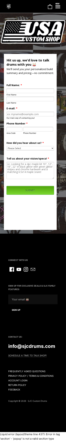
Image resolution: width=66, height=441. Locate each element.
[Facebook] (12, 269)
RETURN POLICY (17, 385)
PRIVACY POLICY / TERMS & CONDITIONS (31, 375)
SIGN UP (16, 310)
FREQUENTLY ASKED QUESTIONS (26, 371)
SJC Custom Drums (37, 401)
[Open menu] (57, 7)
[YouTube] (19, 269)
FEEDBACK (14, 389)
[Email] (33, 269)
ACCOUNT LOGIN (17, 380)
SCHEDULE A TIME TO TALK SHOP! (27, 355)
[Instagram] (26, 269)
